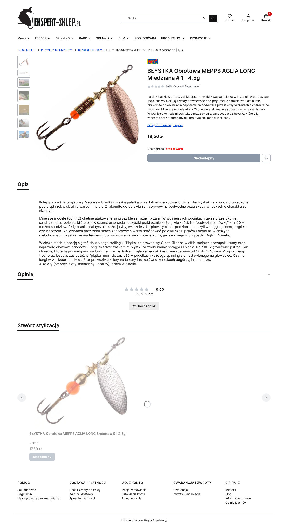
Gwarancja (180, 490)
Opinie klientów (235, 502)
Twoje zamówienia (134, 490)
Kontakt (230, 490)
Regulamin (24, 494)
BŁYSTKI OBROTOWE (91, 50)
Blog (228, 494)
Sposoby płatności (82, 498)
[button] (213, 18)
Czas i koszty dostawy (85, 490)
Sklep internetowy (142, 520)
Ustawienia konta (133, 494)
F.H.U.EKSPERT (26, 50)
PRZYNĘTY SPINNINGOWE (57, 50)
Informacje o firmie (238, 498)
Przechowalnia (131, 498)
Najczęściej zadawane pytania (38, 498)
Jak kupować (26, 490)
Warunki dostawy (81, 494)
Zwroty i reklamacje (186, 494)
